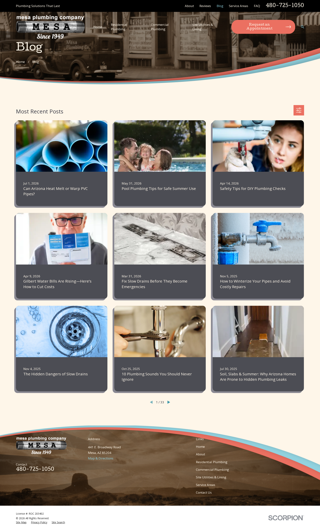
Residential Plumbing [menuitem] (119, 26)
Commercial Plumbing (212, 469)
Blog (220, 6)
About (189, 6)
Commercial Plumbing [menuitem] (160, 26)
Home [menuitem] (97, 27)
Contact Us (204, 492)
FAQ (257, 6)
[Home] (50, 27)
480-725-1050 (285, 6)
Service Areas (238, 6)
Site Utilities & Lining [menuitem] (202, 26)
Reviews (205, 6)
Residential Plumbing (211, 462)
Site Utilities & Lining (211, 477)
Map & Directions (100, 458)
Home (200, 446)
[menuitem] (21, 522)
